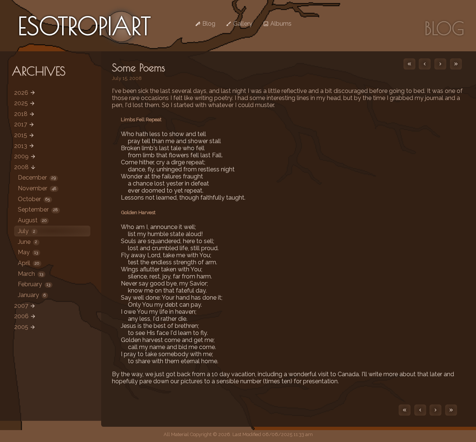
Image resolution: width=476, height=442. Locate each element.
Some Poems (138, 68)
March (30, 273)
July (26, 231)
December (37, 177)
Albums (280, 23)
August (32, 220)
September (38, 209)
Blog (208, 23)
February (34, 284)
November (37, 188)
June (27, 241)
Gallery (242, 23)
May (28, 252)
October (34, 199)
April (28, 263)
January (32, 295)
